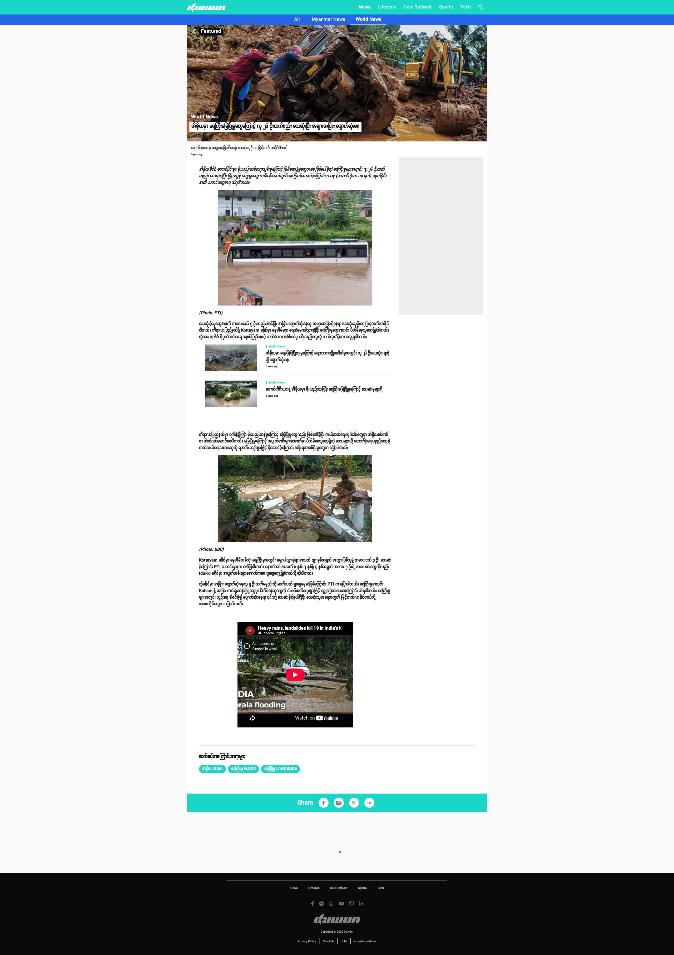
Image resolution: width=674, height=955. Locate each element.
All (297, 19)
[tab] (297, 19)
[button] (212, 769)
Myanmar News (328, 19)
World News (368, 19)
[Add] (324, 803)
